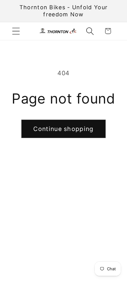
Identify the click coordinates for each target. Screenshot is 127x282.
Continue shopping (63, 129)
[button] (16, 31)
